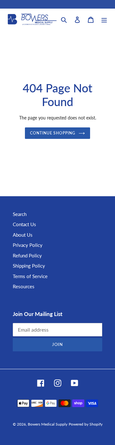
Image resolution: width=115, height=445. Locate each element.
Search (20, 214)
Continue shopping (53, 133)
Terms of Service (30, 276)
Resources (23, 286)
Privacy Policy (27, 245)
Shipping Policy (29, 266)
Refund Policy (27, 255)
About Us (23, 235)
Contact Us (24, 224)
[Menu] (104, 19)
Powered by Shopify (86, 424)
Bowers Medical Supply (47, 424)
